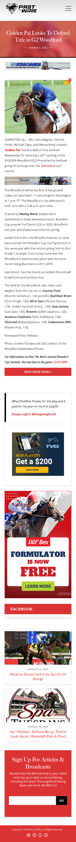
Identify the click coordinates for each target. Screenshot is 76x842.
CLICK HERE (60, 362)
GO (61, 800)
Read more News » (38, 372)
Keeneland (48, 166)
